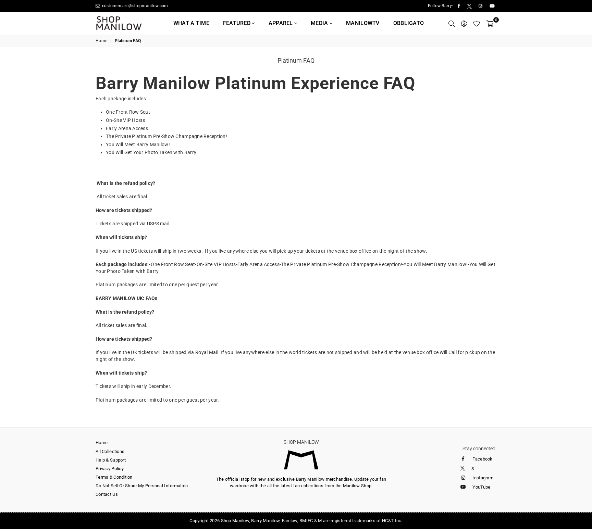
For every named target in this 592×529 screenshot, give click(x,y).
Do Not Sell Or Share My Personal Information (142, 485)
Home (101, 40)
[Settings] (464, 23)
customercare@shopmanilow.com (134, 5)
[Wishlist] (476, 23)
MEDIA (320, 23)
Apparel (281, 23)
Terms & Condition (114, 477)
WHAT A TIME (191, 23)
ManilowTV (363, 23)
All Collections (110, 451)
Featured (237, 23)
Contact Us (107, 494)
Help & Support (111, 460)
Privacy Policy (110, 468)
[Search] (451, 23)
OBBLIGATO (408, 23)
